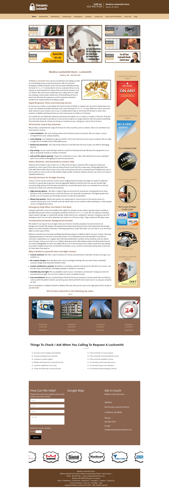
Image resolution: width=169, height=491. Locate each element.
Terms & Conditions (76, 483)
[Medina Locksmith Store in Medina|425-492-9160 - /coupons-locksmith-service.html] (46, 57)
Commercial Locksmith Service (127, 180)
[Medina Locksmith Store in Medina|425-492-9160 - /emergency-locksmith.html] (129, 309)
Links (100, 483)
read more (33, 45)
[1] (122, 30)
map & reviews (106, 473)
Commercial (66, 16)
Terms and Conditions (113, 16)
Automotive (43, 16)
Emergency (78, 16)
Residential (55, 16)
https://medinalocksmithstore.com (93, 476)
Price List (127, 16)
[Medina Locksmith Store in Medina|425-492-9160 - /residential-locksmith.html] (46, 44)
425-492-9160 (94, 6)
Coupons (88, 16)
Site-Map (94, 483)
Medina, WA (64, 75)
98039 (70, 294)
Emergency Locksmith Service (127, 258)
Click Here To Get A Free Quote (127, 117)
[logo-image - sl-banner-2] (84, 44)
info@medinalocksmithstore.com (118, 429)
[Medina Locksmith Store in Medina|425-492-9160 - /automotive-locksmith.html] (46, 30)
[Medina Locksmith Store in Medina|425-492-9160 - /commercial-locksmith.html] (100, 309)
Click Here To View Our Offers (127, 77)
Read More (33, 32)
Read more (109, 32)
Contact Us (98, 16)
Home (34, 16)
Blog (135, 16)
